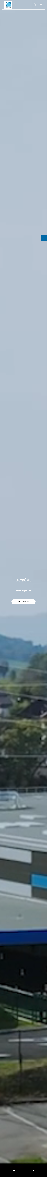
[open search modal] (35, 4)
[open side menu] (40, 5)
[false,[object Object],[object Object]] (8, 5)
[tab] (14, 1170)
